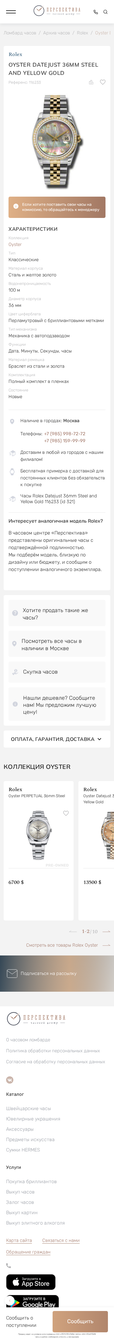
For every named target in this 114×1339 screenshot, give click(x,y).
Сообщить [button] (80, 1321)
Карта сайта (19, 1240)
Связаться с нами (61, 1240)
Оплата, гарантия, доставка (53, 739)
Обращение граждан (28, 1252)
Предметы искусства (30, 1139)
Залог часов (20, 1202)
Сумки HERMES (23, 1150)
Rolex (15, 54)
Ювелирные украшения (33, 1119)
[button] (11, 12)
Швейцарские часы (28, 1108)
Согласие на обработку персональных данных (55, 1061)
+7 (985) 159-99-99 (64, 440)
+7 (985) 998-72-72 (64, 433)
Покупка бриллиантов (31, 1181)
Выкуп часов (20, 1192)
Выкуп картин (22, 1212)
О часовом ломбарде (28, 1040)
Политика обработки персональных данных (53, 1050)
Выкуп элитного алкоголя (35, 1223)
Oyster (15, 244)
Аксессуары (20, 1129)
